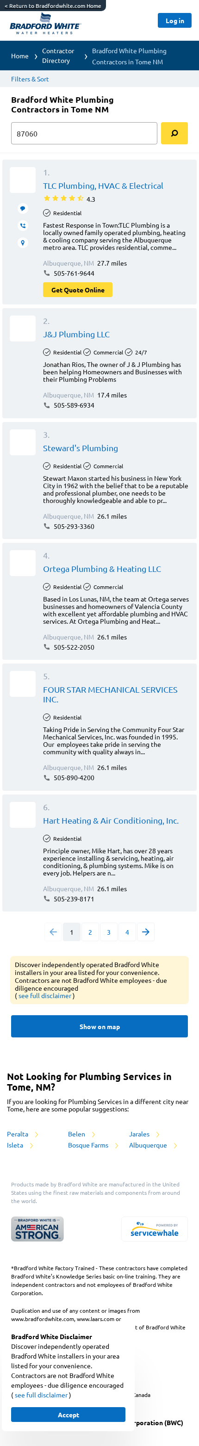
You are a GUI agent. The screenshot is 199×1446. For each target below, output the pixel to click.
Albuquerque (148, 1145)
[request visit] (23, 242)
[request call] (23, 225)
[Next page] (146, 932)
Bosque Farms (89, 1145)
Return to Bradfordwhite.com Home (53, 5)
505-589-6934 (73, 405)
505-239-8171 (73, 898)
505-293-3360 (73, 526)
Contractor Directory (58, 55)
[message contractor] (23, 208)
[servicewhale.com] (154, 1228)
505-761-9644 (73, 273)
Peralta (18, 1133)
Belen (77, 1133)
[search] (174, 133)
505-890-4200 (73, 777)
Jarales (140, 1133)
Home (20, 55)
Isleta (16, 1145)
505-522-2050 (73, 647)
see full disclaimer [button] (46, 995)
